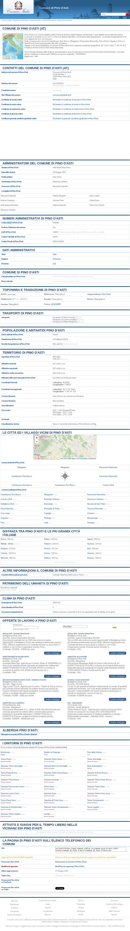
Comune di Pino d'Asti (21, 272)
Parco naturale (7, 281)
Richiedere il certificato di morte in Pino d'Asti (71, 104)
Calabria (14, 908)
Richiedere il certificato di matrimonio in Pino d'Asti (73, 109)
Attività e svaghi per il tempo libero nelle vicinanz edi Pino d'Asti (40, 826)
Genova (90, 544)
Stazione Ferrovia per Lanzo (12, 786)
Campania (14, 911)
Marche (48, 914)
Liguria (48, 907)
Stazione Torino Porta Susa (98, 793)
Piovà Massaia (7, 508)
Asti (54, 264)
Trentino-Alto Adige (114, 904)
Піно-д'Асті (13, 304)
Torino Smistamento (95, 800)
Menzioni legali (12, 926)
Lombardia (47, 911)
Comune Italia (7, 20)
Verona (47, 553)
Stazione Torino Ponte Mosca (99, 780)
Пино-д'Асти (99, 299)
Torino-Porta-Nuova (9, 773)
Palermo (47, 544)
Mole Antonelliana (94, 766)
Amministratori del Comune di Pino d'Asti (38, 163)
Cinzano (90, 513)
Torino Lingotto (93, 807)
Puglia (81, 907)
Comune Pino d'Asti (49, 20)
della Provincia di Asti (60, 35)
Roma (3, 539)
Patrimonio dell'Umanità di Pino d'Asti (35, 583)
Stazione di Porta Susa (53, 800)
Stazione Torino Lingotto (10, 814)
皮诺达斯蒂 (56, 304)
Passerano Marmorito (89, 41)
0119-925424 (58, 83)
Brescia (90, 558)
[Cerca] (127, 14)
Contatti (40, 926)
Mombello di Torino (52, 508)
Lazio (47, 904)
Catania (4, 553)
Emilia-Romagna (14, 915)
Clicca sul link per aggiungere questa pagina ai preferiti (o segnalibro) (85, 857)
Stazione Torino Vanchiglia (11, 766)
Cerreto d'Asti (108, 485)
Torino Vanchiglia (94, 759)
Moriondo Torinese (51, 499)
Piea (2, 523)
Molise (81, 900)
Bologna (4, 548)
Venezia (90, 553)
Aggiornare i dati (31, 56)
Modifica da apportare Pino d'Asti (69, 866)
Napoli (89, 539)
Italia (54, 254)
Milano (47, 539)
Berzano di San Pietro (96, 504)
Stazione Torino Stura (53, 759)
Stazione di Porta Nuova (97, 773)
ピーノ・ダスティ (20, 299)
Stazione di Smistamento (11, 807)
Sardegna (81, 911)
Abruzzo (14, 901)
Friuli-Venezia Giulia (47, 900)
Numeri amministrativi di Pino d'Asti (33, 218)
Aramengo (48, 504)
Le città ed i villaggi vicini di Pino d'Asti (37, 432)
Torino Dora (49, 786)
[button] (37, 438)
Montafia (90, 523)
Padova (47, 558)
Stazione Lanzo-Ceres (10, 793)
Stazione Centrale (51, 780)
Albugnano (74, 41)
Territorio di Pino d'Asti (24, 352)
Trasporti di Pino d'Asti (23, 313)
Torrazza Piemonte (95, 508)
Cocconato (5, 513)
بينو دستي (11, 294)
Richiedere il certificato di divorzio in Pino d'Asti (72, 114)
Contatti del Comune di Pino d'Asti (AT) (36, 68)
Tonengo (47, 518)
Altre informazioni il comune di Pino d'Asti (40, 570)
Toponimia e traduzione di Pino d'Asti (35, 290)
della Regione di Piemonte (82, 35)
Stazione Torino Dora (95, 786)
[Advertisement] (65, 139)
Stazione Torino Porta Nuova (56, 773)
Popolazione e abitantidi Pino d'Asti (34, 330)
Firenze (47, 548)
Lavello (47, 814)
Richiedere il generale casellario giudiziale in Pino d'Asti (75, 118)
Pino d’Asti (106, 294)
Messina (4, 558)
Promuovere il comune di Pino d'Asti (71, 862)
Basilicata (14, 904)
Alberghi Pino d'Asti (20, 730)
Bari (89, 548)
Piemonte (57, 259)
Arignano (4, 518)
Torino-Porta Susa (8, 800)
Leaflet (64, 458)
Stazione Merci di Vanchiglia (55, 766)
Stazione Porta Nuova (10, 780)
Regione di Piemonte (20, 20)
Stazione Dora (50, 793)
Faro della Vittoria (94, 752)
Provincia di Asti (34, 20)
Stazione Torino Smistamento (56, 807)
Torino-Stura (6, 759)
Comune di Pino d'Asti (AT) (24, 28)
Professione (17, 625)
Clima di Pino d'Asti (19, 598)
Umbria (114, 907)
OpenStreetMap (82, 458)
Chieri (36, 43)
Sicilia (81, 914)
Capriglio (47, 513)
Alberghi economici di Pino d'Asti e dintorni (19, 734)
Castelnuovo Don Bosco (59, 41)
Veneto (114, 914)
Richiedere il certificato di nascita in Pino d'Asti (72, 100)
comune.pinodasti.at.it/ (62, 95)
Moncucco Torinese (95, 499)
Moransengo (92, 518)
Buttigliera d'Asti (7, 504)
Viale (46, 523)
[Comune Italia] (18, 13)
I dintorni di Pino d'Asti (22, 743)
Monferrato (5, 752)
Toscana (114, 900)
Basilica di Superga (52, 752)
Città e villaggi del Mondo (57, 926)
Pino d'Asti (28, 35)
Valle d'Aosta (114, 911)
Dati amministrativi (19, 250)
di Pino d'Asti (54, 8)
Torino (3, 544)
